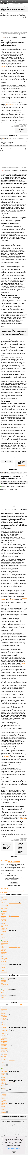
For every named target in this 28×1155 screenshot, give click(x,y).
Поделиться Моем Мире (3, 1)
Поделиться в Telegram (12, 1)
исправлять (23, 818)
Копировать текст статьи (15, 1)
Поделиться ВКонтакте (1, 1)
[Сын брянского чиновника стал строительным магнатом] (4, 982)
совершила (17, 698)
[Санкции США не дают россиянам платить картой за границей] (4, 916)
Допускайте (11, 599)
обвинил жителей (10, 104)
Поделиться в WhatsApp (8, 1)
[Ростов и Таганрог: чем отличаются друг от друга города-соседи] (4, 1060)
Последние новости (14, 862)
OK (14, 1152)
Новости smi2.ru (4, 860)
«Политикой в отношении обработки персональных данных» (14, 1147)
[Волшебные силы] (4, 991)
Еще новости (14, 882)
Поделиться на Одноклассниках (6, 1)
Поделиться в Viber (10, 1)
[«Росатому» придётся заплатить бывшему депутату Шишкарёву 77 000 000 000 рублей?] (4, 1013)
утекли (23, 663)
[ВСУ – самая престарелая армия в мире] (4, 1071)
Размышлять (7, 756)
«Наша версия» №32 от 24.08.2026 (20, 455)
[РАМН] (4, 1089)
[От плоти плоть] (4, 997)
